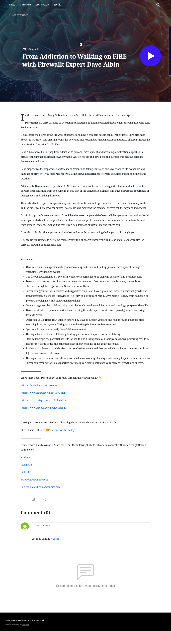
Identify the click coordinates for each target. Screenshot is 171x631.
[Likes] (22, 499)
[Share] (45, 499)
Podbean (25, 624)
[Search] (158, 4)
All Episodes (20, 15)
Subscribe (25, 4)
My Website (42, 4)
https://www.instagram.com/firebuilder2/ (44, 400)
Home (12, 4)
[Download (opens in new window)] (33, 499)
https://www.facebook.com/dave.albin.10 (43, 407)
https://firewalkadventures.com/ (39, 385)
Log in (56, 538)
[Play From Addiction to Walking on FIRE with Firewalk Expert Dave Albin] (150, 55)
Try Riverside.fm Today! (62, 430)
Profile (57, 4)
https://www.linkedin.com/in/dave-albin (43, 392)
